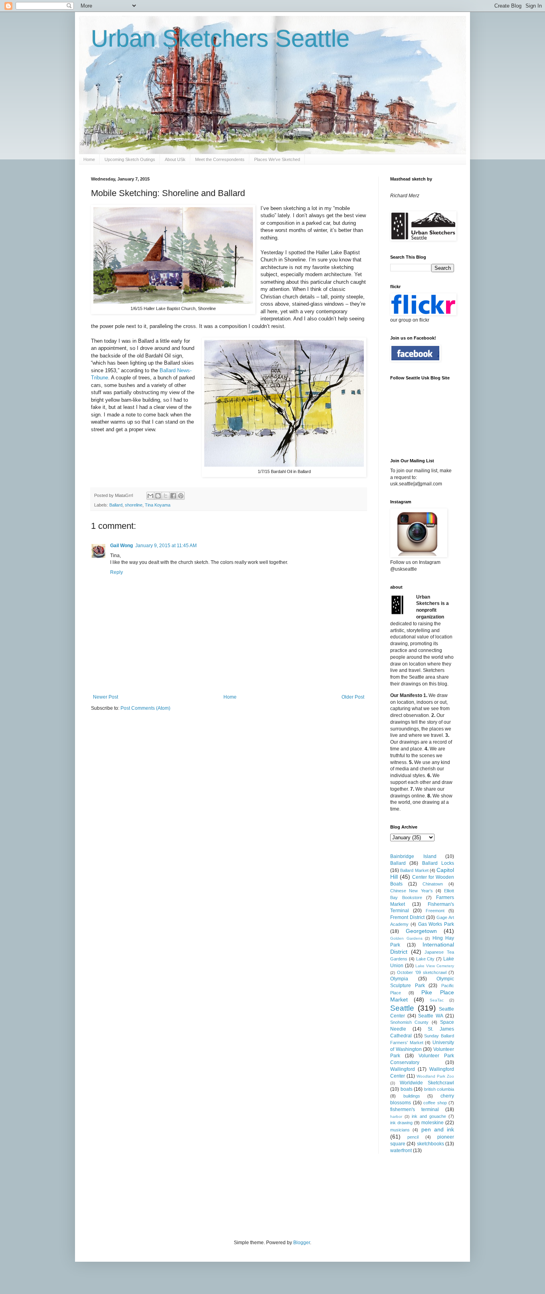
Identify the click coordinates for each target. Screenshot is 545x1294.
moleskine (432, 1122)
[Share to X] (166, 496)
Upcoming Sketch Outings (130, 159)
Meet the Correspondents (220, 159)
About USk (175, 159)
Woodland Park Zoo (435, 1076)
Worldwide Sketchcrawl (427, 1083)
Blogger (301, 1242)
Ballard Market (414, 870)
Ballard (115, 505)
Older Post (353, 697)
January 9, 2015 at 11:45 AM (166, 545)
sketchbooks (430, 1144)
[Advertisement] (236, 1195)
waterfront (401, 1150)
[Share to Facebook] (173, 496)
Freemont (435, 910)
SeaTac (437, 1000)
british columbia (439, 1089)
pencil (413, 1137)
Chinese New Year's (411, 890)
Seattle (402, 1008)
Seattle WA (430, 1016)
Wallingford (402, 1069)
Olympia (399, 979)
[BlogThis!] (158, 496)
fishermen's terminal (414, 1109)
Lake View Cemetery (434, 966)
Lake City (425, 958)
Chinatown (433, 884)
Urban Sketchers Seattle (220, 38)
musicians (400, 1129)
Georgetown (421, 931)
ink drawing (401, 1122)
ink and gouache (429, 1116)
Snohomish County (409, 1022)
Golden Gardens (406, 938)
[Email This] (150, 496)
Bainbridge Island (413, 856)
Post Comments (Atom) (145, 708)
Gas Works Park (436, 924)
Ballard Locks (438, 863)
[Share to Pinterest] (181, 496)
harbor (396, 1116)
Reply (116, 572)
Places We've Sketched (277, 159)
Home (89, 159)
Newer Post (105, 697)
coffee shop (435, 1102)
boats (407, 1089)
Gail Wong (121, 545)
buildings (411, 1096)
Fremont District (407, 917)
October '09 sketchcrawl (421, 972)
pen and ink (437, 1129)
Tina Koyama (157, 505)
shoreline (133, 505)
